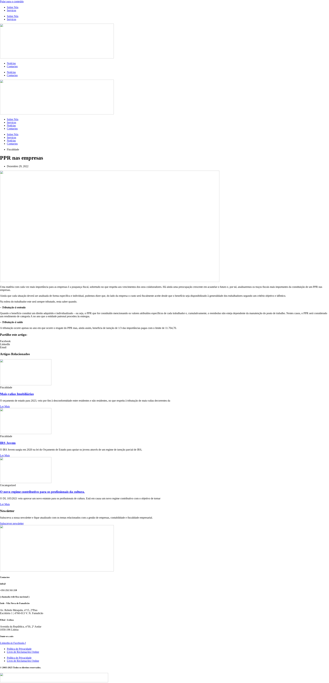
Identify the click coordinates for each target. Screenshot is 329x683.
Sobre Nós (12, 7)
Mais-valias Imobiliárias (17, 394)
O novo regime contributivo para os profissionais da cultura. (42, 492)
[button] (164, 341)
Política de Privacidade (19, 648)
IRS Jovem (8, 443)
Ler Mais (5, 406)
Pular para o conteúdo (12, 1)
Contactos (12, 66)
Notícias (11, 63)
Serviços (11, 10)
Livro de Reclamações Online (23, 651)
